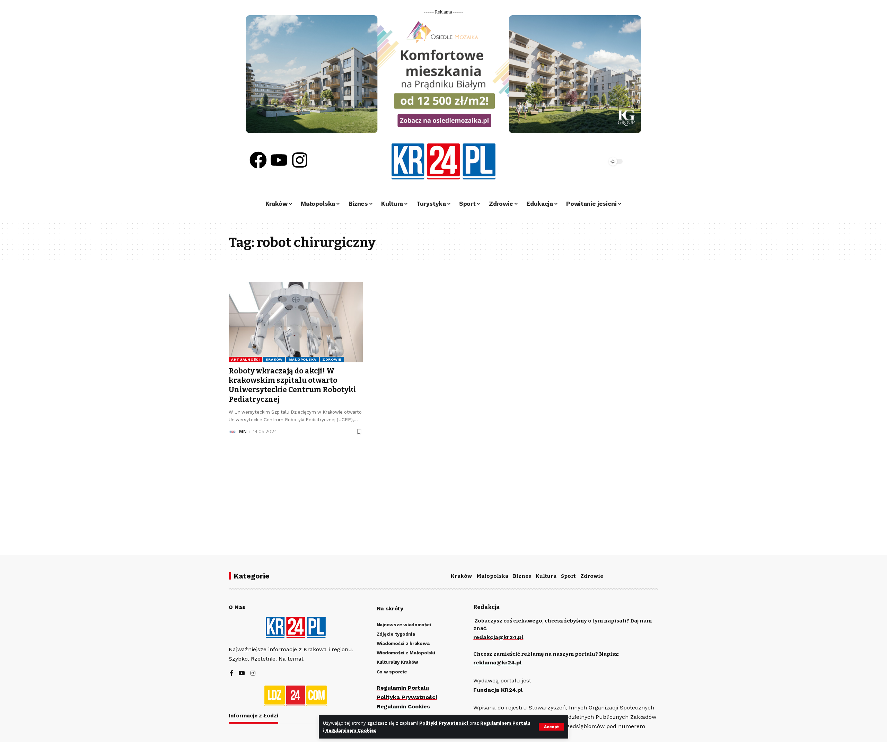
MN (243, 431)
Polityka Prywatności (407, 697)
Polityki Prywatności (444, 723)
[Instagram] (299, 160)
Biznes (522, 576)
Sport (568, 576)
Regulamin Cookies (403, 706)
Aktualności (245, 359)
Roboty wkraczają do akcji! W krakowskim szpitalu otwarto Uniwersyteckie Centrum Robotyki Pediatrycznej (292, 385)
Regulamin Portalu (403, 687)
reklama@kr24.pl (497, 662)
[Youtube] (279, 160)
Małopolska (302, 359)
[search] (582, 161)
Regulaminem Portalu (505, 723)
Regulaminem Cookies (351, 730)
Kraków (274, 359)
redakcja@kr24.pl (498, 637)
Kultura (545, 576)
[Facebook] (258, 160)
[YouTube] (242, 674)
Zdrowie (332, 359)
